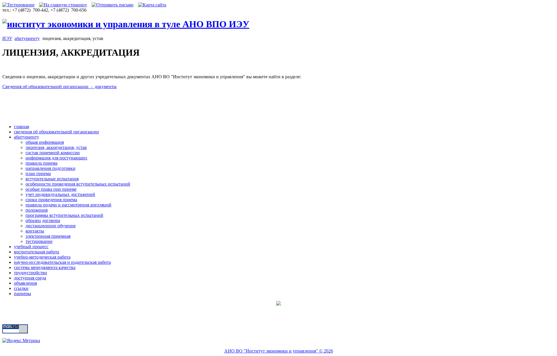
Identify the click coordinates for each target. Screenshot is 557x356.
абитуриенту (27, 38)
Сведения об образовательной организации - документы (59, 86)
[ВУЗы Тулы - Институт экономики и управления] (125, 24)
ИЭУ (7, 38)
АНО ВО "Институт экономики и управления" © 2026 (278, 350)
